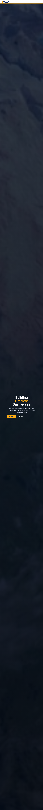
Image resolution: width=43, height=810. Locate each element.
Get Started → (11, 416)
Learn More (21, 416)
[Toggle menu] (41, 1)
